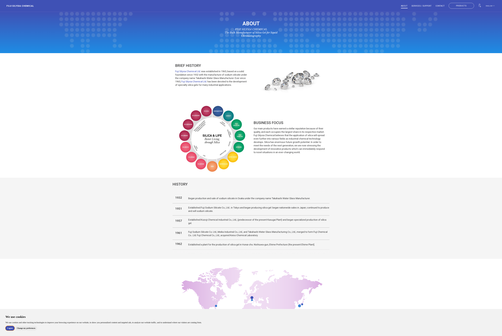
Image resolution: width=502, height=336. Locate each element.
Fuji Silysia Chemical (13, 5)
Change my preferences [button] (26, 328)
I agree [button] (10, 328)
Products (461, 5)
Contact (440, 6)
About (404, 6)
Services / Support (422, 6)
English (489, 6)
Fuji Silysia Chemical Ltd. (188, 71)
